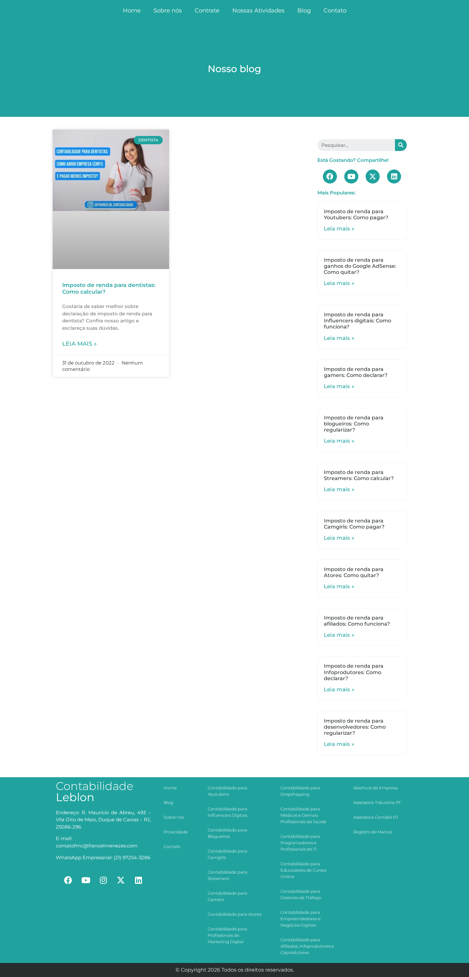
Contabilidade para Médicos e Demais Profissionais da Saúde (303, 815)
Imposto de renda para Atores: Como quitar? (353, 572)
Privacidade (176, 831)
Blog (304, 10)
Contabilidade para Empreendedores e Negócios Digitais (300, 919)
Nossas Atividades (258, 10)
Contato (335, 10)
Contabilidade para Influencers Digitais (227, 812)
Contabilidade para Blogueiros (227, 833)
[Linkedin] (394, 176)
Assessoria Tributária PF (377, 802)
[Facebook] (330, 176)
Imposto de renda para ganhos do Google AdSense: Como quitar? (360, 266)
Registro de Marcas (372, 831)
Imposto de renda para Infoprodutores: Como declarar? (353, 672)
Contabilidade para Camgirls (227, 854)
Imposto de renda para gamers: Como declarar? (355, 372)
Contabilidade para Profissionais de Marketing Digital (227, 935)
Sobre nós (167, 10)
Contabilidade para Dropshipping (300, 791)
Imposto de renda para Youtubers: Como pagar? (356, 214)
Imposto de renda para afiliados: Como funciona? (357, 621)
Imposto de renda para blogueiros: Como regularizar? (353, 424)
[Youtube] (351, 176)
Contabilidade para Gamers (227, 896)
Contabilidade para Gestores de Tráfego (300, 894)
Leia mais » (79, 343)
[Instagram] (103, 880)
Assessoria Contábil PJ (375, 817)
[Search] (401, 145)
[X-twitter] (373, 176)
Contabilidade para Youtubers (227, 791)
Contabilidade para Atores (234, 914)
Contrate (207, 10)
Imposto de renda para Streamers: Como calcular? (359, 475)
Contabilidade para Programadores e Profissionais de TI (300, 843)
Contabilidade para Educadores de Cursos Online (303, 870)
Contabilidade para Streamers (227, 875)
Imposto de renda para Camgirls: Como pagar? (354, 524)
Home (132, 10)
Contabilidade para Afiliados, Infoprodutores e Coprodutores (307, 946)
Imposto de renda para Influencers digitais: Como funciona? (357, 321)
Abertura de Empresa (375, 787)
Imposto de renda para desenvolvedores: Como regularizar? (355, 727)
